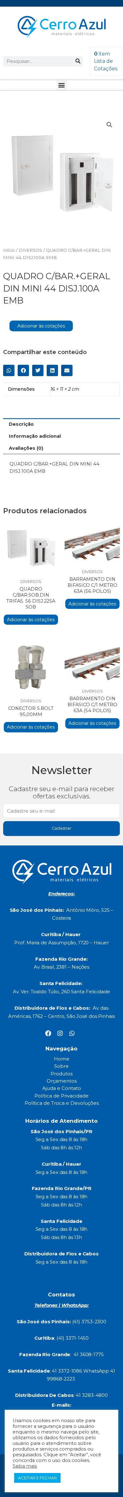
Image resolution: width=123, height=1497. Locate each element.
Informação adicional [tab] (35, 436)
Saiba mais (25, 1466)
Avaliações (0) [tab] (26, 448)
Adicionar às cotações (41, 326)
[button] (61, 85)
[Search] (78, 61)
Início (9, 250)
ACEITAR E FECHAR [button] (37, 1477)
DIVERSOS (30, 250)
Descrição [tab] (21, 424)
